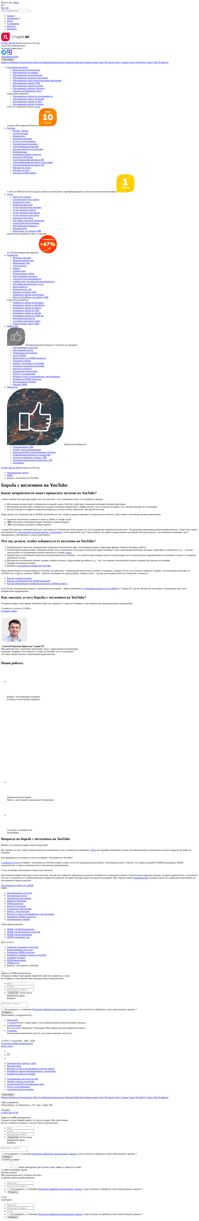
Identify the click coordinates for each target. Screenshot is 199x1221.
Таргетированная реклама (26, 146)
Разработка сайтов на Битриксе (28, 302)
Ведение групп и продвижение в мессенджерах (36, 376)
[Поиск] (30, 11)
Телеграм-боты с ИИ (23, 447)
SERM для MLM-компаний (20, 929)
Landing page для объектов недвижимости (33, 281)
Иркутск (38, 62)
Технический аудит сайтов (26, 199)
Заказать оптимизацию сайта (27, 91)
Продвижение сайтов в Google (28, 85)
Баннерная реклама (22, 138)
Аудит (10, 194)
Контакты (12, 29)
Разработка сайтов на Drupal (27, 308)
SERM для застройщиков (19, 934)
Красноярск (59, 62)
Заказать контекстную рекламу (28, 149)
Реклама (11, 128)
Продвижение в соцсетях (25, 347)
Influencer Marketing (16, 901)
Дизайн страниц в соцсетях (20, 1081)
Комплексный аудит (23, 205)
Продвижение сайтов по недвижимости (33, 96)
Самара (125, 62)
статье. (68, 552)
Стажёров (12, 1030)
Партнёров (12, 1020)
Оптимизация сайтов (17, 67)
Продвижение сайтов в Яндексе (29, 88)
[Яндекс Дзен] (8, 1058)
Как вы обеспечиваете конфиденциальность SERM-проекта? (37, 583)
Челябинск (163, 62)
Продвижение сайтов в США (27, 101)
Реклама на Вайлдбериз (24, 173)
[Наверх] (2, 971)
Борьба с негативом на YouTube (28, 363)
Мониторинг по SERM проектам (29, 358)
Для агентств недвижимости (27, 279)
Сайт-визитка (19, 265)
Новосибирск (8, 59)
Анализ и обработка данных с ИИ (30, 457)
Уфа (155, 62)
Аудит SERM (19, 355)
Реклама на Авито (22, 167)
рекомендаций (141, 878)
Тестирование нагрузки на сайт (22, 1079)
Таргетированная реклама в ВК (28, 159)
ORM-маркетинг (15, 903)
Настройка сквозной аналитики (28, 220)
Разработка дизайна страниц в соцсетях (26, 955)
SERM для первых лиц (18, 937)
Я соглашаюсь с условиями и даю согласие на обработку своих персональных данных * (71, 1009)
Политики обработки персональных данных (54, 1009)
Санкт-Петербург (138, 62)
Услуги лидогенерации (24, 141)
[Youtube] (8, 1054)
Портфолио (13, 18)
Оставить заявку (9, 611)
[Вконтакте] (8, 1051)
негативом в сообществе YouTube (34, 565)
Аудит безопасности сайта (26, 215)
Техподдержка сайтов (23, 273)
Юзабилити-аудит (21, 202)
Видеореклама (20, 152)
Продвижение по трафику (26, 72)
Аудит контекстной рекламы (27, 207)
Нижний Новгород (75, 62)
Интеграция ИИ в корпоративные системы (34, 452)
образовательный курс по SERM (101, 588)
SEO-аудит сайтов (22, 197)
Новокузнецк (91, 62)
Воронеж (14, 62)
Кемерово (48, 62)
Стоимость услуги (10, 862)
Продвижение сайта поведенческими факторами (37, 80)
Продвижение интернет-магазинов (30, 78)
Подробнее (18, 463)
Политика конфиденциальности (17, 1043)
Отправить (7, 1157)
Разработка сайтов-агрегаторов (28, 294)
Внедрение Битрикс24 (24, 318)
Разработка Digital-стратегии (27, 154)
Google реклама (20, 133)
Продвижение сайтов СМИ (26, 83)
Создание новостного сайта (26, 321)
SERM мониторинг (16, 960)
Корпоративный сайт (23, 260)
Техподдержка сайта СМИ (26, 323)
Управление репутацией (25, 353)
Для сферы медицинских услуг (28, 284)
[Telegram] (4, 54)
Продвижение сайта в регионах (28, 99)
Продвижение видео (23, 350)
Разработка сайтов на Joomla (27, 313)
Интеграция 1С (20, 287)
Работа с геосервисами (24, 374)
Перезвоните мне (9, 56)
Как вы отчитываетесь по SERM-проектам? (28, 581)
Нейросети (12, 387)
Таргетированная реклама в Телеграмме (33, 162)
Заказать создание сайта (25, 292)
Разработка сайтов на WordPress (28, 305)
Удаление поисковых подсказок (28, 366)
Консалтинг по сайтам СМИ (27, 231)
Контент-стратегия (22, 368)
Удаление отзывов (22, 360)
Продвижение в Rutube (24, 382)
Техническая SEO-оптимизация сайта (25, 1084)
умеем (16, 2)
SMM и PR (12, 326)
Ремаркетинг (19, 136)
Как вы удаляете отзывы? (19, 578)
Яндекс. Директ (21, 131)
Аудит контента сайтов (24, 210)
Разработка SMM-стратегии (21, 952)
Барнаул (5, 62)
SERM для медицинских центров (23, 932)
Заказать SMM (20, 384)
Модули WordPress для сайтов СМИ (30, 297)
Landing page (19, 271)
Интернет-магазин (22, 258)
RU (3, 7)
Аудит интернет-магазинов (26, 212)
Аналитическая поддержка (26, 223)
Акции (10, 15)
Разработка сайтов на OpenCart (28, 315)
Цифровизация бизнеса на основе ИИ (31, 455)
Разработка (12, 255)
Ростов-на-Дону (112, 62)
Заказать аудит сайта (23, 218)
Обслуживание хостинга (25, 276)
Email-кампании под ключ (20, 949)
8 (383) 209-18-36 (9, 43)
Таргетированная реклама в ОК (28, 165)
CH (6, 7)
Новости (11, 26)
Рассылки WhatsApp (23, 157)
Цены (10, 21)
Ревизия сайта (20, 228)
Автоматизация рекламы (25, 144)
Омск (101, 62)
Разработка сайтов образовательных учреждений (31, 1071)
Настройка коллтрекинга (25, 226)
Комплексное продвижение (26, 70)
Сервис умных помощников (27, 449)
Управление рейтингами (25, 371)
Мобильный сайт (21, 263)
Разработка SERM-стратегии (27, 379)
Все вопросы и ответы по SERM (17, 885)
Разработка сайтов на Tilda (26, 310)
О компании (13, 23)
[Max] (9, 54)
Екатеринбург (26, 62)
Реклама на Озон (21, 170)
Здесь (93, 850)
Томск (150, 62)
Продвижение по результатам (27, 75)
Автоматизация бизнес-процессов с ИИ (32, 460)
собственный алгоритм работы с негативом (39, 532)
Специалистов (14, 1025)
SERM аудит (13, 963)
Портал (16, 268)
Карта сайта (7, 1046)
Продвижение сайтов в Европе (28, 104)
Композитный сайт (22, 289)
